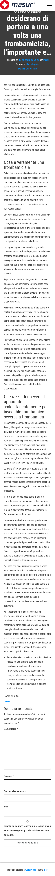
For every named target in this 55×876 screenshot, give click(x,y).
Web (6, 806)
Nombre (9, 776)
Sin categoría (32, 64)
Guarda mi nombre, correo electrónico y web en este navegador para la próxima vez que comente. (27, 830)
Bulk (46, 869)
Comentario (11, 729)
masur (46, 59)
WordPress (30, 869)
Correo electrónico (15, 791)
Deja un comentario (27, 68)
